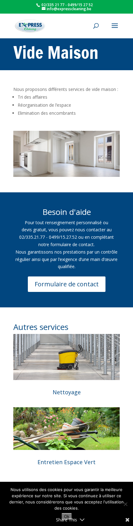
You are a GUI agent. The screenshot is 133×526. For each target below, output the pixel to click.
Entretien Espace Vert (66, 462)
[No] (125, 504)
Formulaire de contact (67, 284)
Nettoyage (67, 392)
